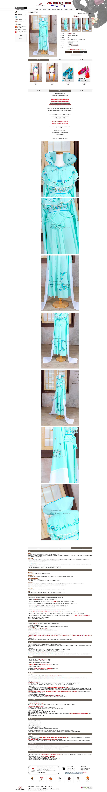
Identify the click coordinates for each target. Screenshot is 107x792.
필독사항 (81, 59)
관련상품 (38, 59)
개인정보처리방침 (37, 786)
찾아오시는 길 (50, 786)
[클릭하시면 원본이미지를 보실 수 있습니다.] (65, 31)
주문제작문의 (76, 54)
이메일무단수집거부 (44, 786)
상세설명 (60, 59)
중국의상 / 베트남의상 (88, 13)
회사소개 (29, 786)
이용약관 (32, 786)
